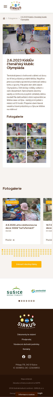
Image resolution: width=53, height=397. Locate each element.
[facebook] (23, 356)
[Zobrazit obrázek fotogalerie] (16, 129)
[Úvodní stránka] (4, 18)
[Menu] (5, 6)
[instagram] (29, 356)
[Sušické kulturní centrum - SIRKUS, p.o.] (15, 6)
